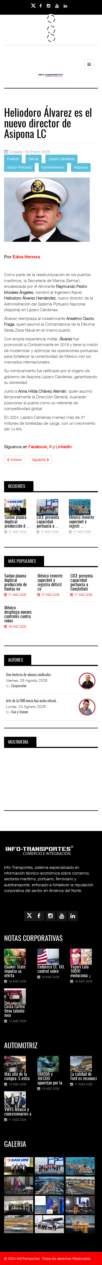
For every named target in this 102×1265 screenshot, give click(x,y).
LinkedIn (64, 446)
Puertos (13, 159)
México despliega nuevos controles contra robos (18, 614)
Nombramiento (53, 167)
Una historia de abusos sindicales (28, 675)
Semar (34, 159)
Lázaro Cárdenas (61, 159)
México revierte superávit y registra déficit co (50, 582)
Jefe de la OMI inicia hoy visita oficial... (32, 701)
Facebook (38, 446)
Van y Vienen (19, 712)
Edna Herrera (26, 257)
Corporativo (19, 686)
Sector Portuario (19, 167)
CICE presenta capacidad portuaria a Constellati (81, 582)
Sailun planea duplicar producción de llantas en (15, 582)
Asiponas (81, 167)
